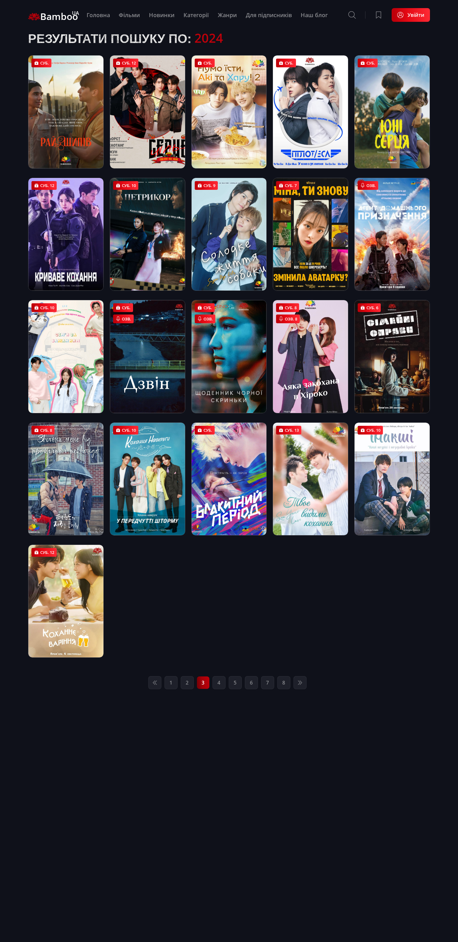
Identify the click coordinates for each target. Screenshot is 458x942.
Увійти (416, 15)
